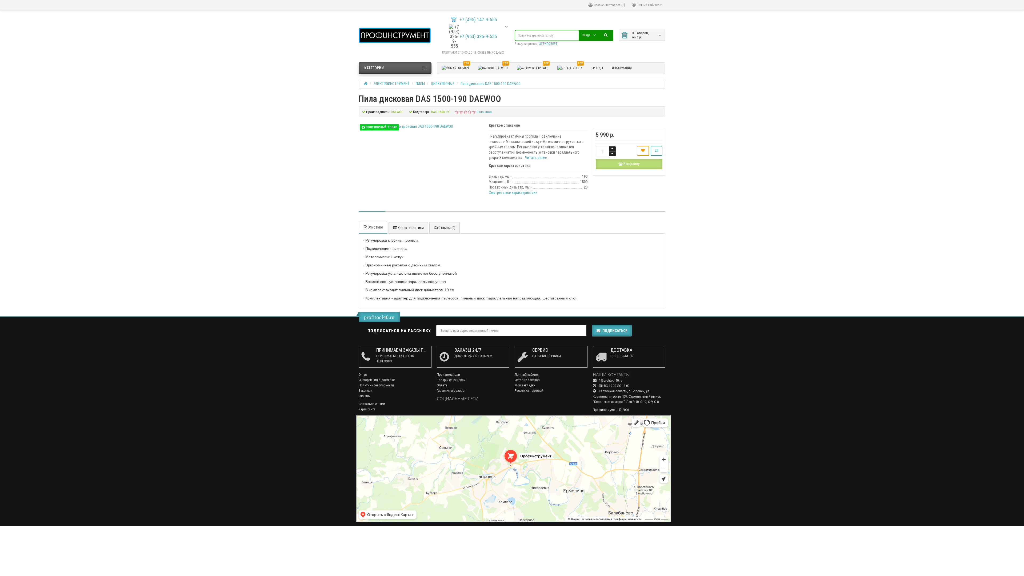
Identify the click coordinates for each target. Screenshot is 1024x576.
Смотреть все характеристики (513, 192)
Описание (375, 227)
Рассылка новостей (529, 391)
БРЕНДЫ (597, 68)
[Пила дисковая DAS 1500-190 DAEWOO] (421, 126)
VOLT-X (578, 67)
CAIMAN (463, 67)
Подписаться (614, 331)
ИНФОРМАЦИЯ (622, 68)
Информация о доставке (377, 380)
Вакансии (366, 391)
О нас (363, 375)
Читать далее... (537, 157)
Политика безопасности (376, 385)
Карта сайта (367, 409)
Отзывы (364, 396)
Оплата (442, 385)
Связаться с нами (372, 404)
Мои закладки (525, 385)
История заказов (527, 380)
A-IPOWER (542, 67)
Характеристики (411, 228)
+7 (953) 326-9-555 (478, 36)
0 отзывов (484, 112)
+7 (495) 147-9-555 (478, 19)
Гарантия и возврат (451, 391)
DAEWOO (502, 67)
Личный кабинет (527, 375)
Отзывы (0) (446, 228)
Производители (448, 375)
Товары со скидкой (451, 380)
